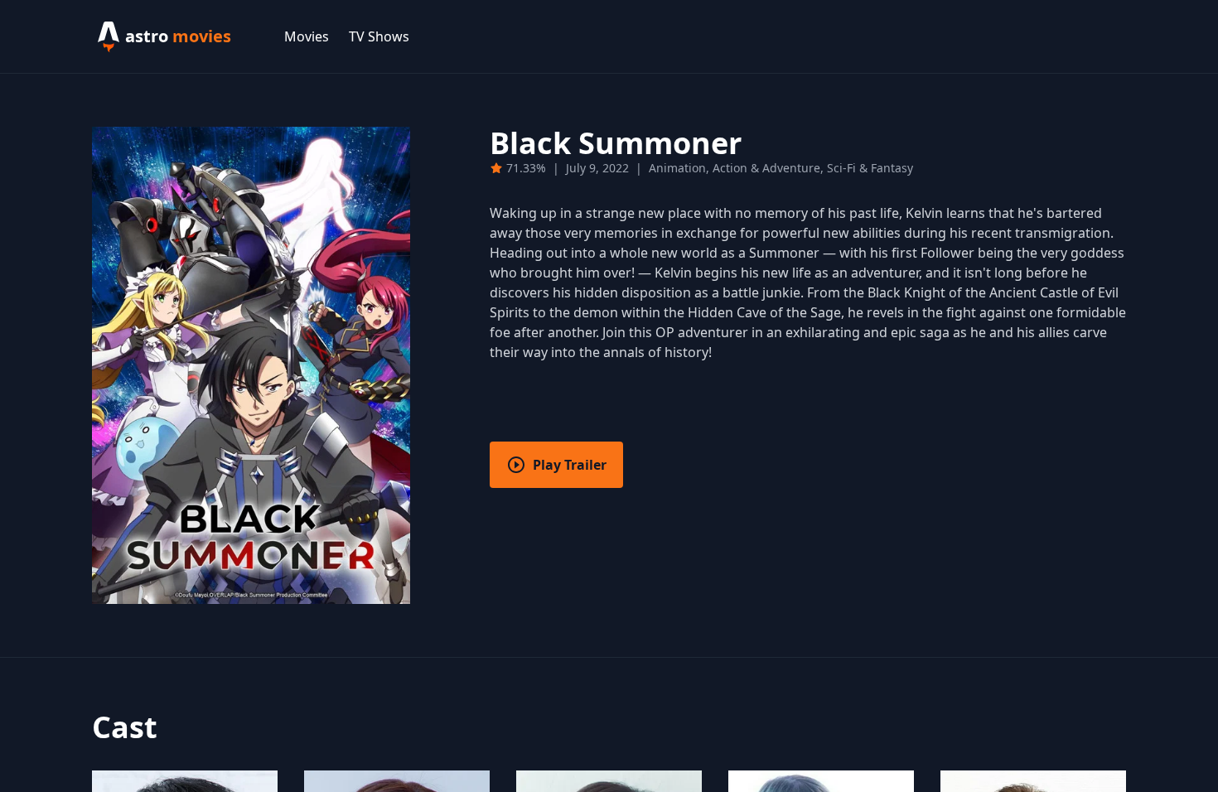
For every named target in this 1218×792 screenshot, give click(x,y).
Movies (306, 36)
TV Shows (379, 36)
